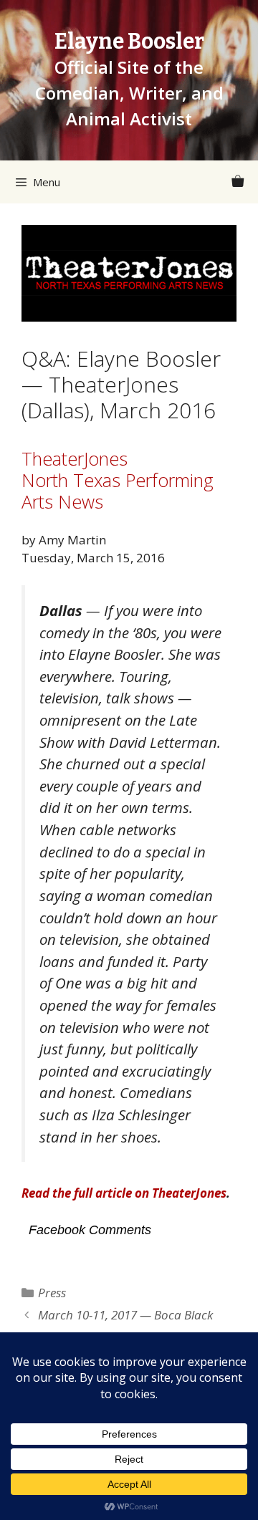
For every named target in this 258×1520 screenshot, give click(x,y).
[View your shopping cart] (237, 181)
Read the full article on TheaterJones (124, 1193)
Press (52, 1292)
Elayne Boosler (129, 41)
